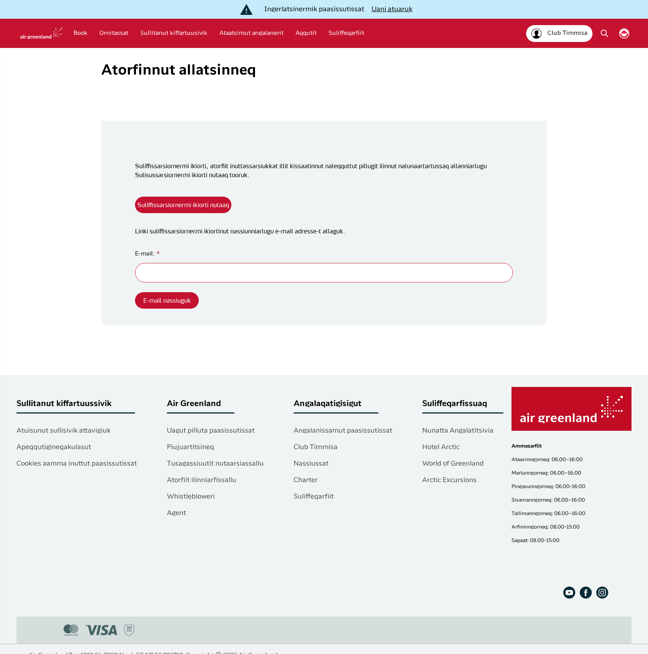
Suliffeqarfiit (346, 33)
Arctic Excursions (449, 480)
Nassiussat (311, 464)
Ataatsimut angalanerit (251, 33)
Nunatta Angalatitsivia (458, 431)
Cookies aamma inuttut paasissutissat (76, 464)
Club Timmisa (316, 447)
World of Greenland (453, 464)
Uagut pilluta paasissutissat (211, 431)
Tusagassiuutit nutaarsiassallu (215, 464)
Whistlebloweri (191, 497)
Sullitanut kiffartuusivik (173, 33)
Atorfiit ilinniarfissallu (201, 480)
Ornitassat (113, 33)
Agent (176, 513)
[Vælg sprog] (624, 33)
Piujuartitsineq (190, 447)
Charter (306, 480)
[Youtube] (569, 593)
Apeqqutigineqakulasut (53, 447)
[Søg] (604, 33)
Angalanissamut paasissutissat (343, 431)
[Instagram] (602, 593)
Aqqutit (306, 33)
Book (80, 33)
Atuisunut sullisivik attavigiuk (63, 431)
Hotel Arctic (441, 447)
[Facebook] (586, 593)
